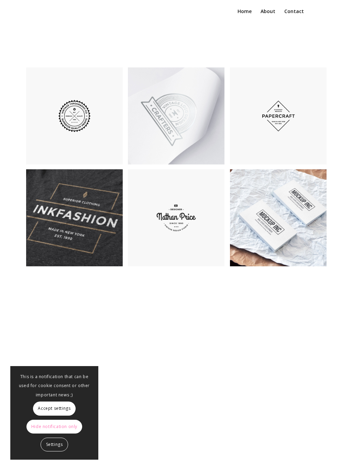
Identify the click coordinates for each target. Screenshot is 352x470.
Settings (54, 444)
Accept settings (54, 408)
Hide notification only (54, 426)
